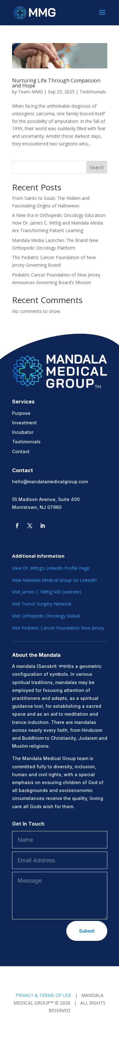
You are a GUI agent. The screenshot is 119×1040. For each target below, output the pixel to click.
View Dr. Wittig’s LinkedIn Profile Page (50, 568)
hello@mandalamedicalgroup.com (50, 481)
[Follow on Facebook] (17, 526)
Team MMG (30, 92)
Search (97, 167)
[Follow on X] (30, 526)
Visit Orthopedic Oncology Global (46, 616)
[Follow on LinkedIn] (42, 526)
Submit (87, 931)
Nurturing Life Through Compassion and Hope (56, 83)
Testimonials (93, 92)
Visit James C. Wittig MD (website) (46, 592)
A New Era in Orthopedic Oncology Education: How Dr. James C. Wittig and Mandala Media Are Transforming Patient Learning (59, 222)
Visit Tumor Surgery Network (41, 604)
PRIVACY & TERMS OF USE (43, 995)
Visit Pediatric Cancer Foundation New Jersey (58, 628)
